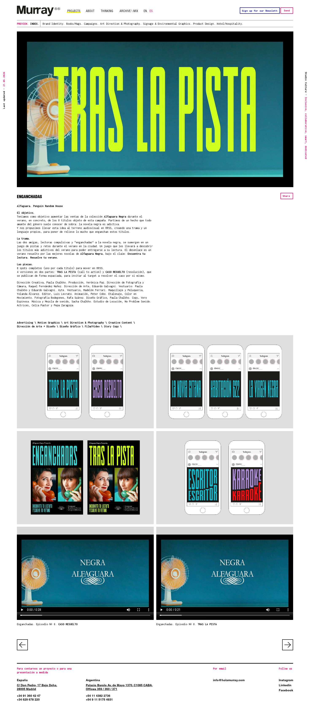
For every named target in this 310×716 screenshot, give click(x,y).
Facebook (286, 690)
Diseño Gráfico (70, 326)
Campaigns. (91, 23)
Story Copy (111, 326)
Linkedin (285, 685)
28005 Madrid (26, 689)
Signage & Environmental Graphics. (167, 23)
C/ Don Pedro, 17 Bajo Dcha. (37, 685)
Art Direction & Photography (84, 322)
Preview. (23, 23)
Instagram (286, 680)
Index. (34, 23)
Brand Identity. (54, 23)
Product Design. (204, 23)
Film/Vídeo (92, 326)
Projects (73, 11)
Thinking (107, 11)
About (90, 11)
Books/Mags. (74, 23)
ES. (152, 11)
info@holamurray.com (229, 680)
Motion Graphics (49, 322)
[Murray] (38, 11)
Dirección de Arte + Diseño (36, 326)
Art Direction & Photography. (121, 23)
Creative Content (120, 322)
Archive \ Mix (129, 11)
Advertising (25, 322)
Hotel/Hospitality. (230, 23)
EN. (146, 11)
